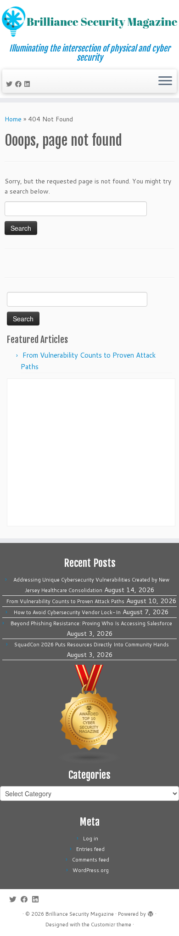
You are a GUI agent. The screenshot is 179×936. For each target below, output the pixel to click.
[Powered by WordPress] (150, 912)
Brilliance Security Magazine (79, 914)
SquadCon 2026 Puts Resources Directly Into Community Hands (91, 644)
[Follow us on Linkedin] (28, 84)
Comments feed (90, 859)
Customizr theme (111, 924)
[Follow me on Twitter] (10, 84)
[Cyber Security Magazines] (89, 714)
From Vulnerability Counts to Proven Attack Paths (65, 601)
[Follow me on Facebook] (19, 84)
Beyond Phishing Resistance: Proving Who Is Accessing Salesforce (91, 623)
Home (13, 119)
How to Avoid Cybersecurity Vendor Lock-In (67, 612)
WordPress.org (91, 870)
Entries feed (90, 849)
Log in (90, 838)
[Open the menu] (165, 81)
